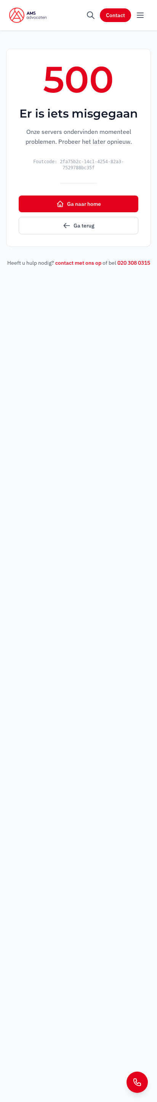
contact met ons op (78, 262)
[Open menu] (140, 15)
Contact (115, 15)
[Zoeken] (90, 15)
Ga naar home (84, 203)
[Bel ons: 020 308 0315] (137, 1082)
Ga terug (84, 225)
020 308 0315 (133, 262)
